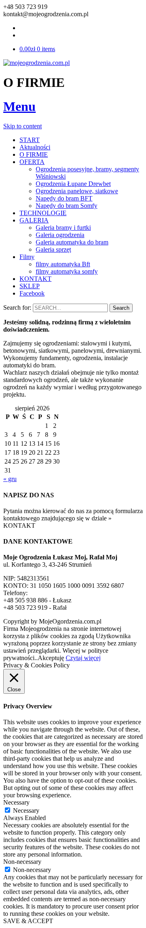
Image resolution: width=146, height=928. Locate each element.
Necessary (26, 810)
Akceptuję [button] (51, 657)
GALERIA (34, 220)
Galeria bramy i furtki (63, 227)
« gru (10, 478)
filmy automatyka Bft (63, 264)
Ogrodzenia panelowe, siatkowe (77, 191)
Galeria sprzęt (53, 249)
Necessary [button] (16, 802)
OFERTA (32, 161)
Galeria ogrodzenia (60, 234)
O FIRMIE (33, 154)
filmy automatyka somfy (67, 271)
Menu (19, 106)
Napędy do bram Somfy (66, 205)
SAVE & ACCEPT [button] (28, 920)
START (29, 139)
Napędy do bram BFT (64, 198)
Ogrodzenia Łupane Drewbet (73, 183)
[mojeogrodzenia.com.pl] (36, 62)
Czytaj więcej (83, 657)
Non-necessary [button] (22, 861)
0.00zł (37, 48)
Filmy (26, 256)
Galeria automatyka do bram (72, 242)
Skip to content (22, 126)
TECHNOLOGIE (43, 212)
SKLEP (29, 286)
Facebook (32, 293)
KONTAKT (35, 278)
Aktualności (34, 147)
